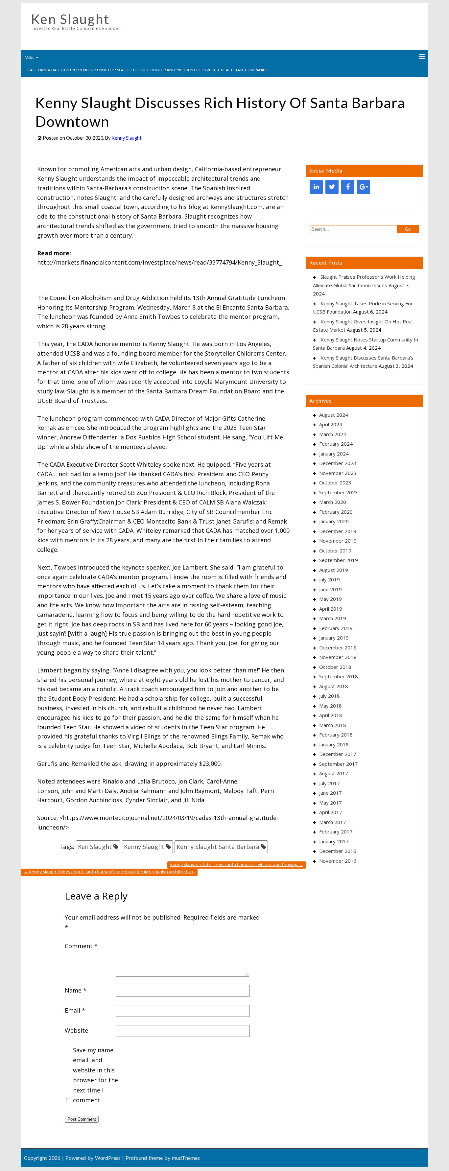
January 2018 (334, 744)
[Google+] (363, 187)
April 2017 (330, 812)
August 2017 (333, 773)
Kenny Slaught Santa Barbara (218, 847)
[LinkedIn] (316, 187)
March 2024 (332, 434)
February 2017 (336, 831)
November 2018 (338, 657)
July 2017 (329, 783)
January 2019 (334, 637)
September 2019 (338, 560)
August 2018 (333, 686)
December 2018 (337, 647)
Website (76, 1030)
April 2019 (330, 608)
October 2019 (335, 550)
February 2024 (336, 443)
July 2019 (329, 579)
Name (75, 990)
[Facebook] (347, 187)
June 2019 (330, 589)
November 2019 (338, 540)
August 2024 (333, 414)
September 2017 (338, 764)
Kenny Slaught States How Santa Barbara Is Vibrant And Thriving (236, 864)
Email (75, 1010)
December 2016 (337, 851)
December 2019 (337, 531)
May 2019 (330, 599)
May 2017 (330, 802)
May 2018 (330, 705)
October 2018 (335, 667)
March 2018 (332, 725)
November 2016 (338, 860)
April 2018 (330, 715)
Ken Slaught (70, 19)
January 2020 (334, 521)
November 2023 (338, 473)
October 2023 (335, 482)
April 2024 (330, 424)
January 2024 (334, 453)
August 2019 (333, 570)
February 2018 (336, 734)
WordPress (108, 1158)
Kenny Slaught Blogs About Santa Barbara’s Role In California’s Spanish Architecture (109, 871)
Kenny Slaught (126, 138)
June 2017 (330, 792)
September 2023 (338, 492)
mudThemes (186, 1158)
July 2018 (329, 695)
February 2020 (336, 511)
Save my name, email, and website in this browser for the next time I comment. (95, 1075)
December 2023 (337, 463)
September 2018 (338, 676)
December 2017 (337, 754)
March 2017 (332, 822)
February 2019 (336, 628)
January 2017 (334, 841)
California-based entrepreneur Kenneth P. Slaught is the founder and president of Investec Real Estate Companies (147, 69)
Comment (81, 946)
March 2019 (332, 618)
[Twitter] (332, 187)
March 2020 (332, 502)
